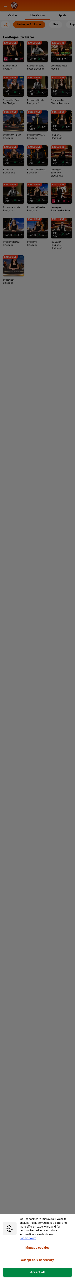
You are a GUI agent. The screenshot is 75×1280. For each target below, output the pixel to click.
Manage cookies (37, 1247)
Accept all (37, 1272)
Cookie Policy (28, 1238)
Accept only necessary (37, 1260)
